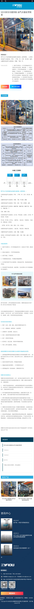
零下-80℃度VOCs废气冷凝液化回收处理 (25, 499)
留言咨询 (4, 86)
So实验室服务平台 (19, 598)
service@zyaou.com (26, 576)
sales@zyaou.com (12, 576)
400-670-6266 (16, 86)
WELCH (2, 599)
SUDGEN (31, 598)
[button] (33, 34)
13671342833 (18, 574)
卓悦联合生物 (10, 598)
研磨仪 (26, 598)
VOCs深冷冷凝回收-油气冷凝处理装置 (8, 499)
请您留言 (12, 593)
